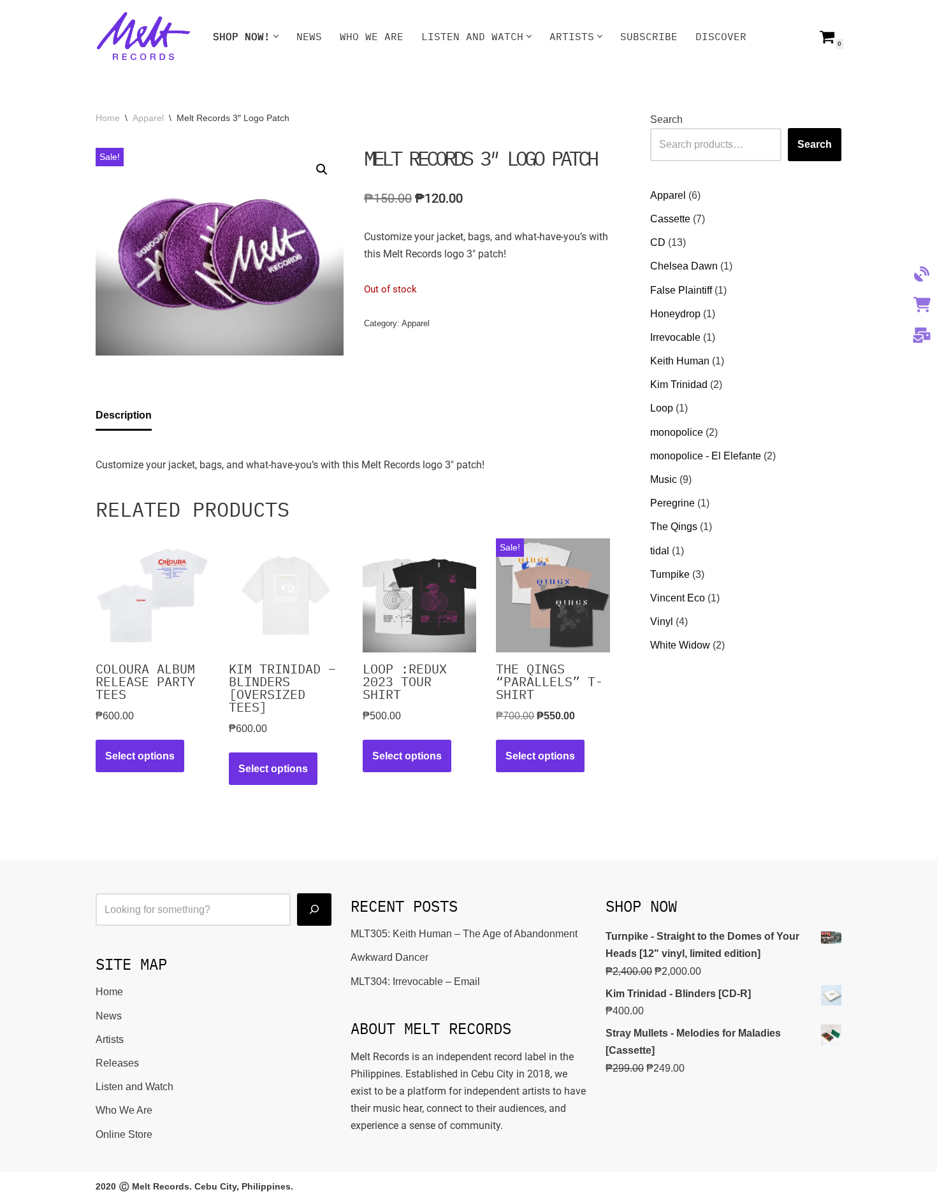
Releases (117, 1063)
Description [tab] (124, 415)
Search (666, 119)
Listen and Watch (134, 1086)
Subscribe (649, 36)
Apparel (148, 118)
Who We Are (371, 36)
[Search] (314, 909)
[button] (276, 36)
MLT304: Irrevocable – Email (415, 981)
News (309, 36)
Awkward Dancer (389, 957)
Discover (720, 36)
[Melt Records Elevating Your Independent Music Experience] (143, 36)
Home (108, 118)
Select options (140, 756)
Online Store (124, 1134)
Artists (110, 1039)
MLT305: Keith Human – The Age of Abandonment (464, 933)
